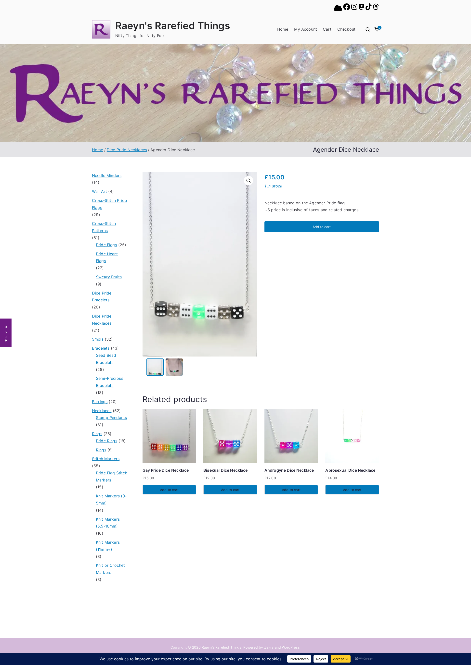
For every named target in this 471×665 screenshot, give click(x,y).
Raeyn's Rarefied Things (172, 26)
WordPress (290, 647)
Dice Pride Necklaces (127, 149)
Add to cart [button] (169, 490)
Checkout (346, 29)
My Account (305, 29)
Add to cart (322, 227)
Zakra (269, 647)
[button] (248, 180)
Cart (327, 29)
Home (282, 29)
